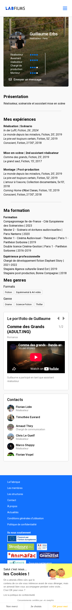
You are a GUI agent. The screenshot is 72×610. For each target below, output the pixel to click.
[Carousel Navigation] (59, 319)
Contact (11, 500)
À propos (12, 506)
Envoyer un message (27, 79)
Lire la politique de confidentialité (19, 595)
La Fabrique (13, 482)
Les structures (15, 494)
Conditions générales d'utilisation (25, 518)
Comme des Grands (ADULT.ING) (25, 329)
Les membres (15, 488)
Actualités (13, 512)
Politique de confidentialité (22, 524)
